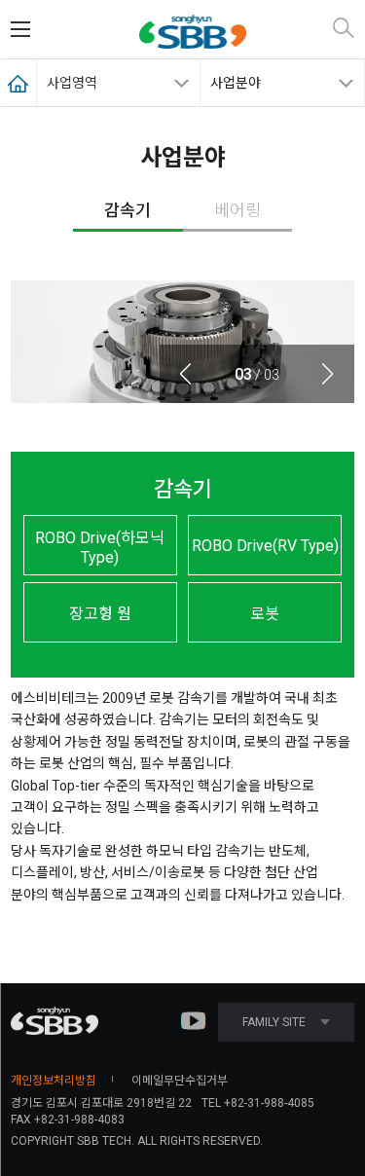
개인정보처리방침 (53, 1080)
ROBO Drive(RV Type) (265, 545)
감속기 (127, 210)
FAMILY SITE (274, 1022)
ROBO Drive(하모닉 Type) (99, 548)
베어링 (237, 210)
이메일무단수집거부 (179, 1080)
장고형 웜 (100, 614)
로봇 (264, 614)
